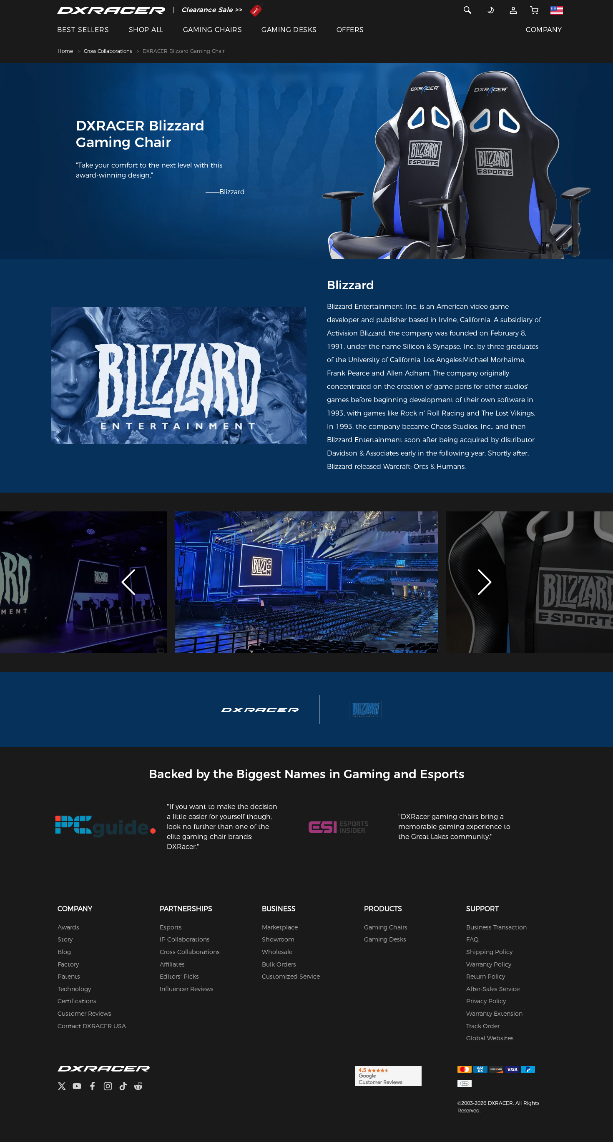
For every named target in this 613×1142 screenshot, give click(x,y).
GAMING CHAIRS (212, 30)
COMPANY (544, 30)
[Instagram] (111, 1087)
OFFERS (350, 30)
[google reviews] (388, 1075)
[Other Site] (556, 10)
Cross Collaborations (108, 51)
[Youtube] (80, 1087)
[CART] (534, 10)
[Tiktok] (126, 1087)
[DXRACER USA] (111, 10)
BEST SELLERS (83, 30)
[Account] (513, 10)
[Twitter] (65, 1087)
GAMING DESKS (289, 30)
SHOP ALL (146, 30)
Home (65, 51)
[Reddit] (141, 1087)
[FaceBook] (95, 1087)
